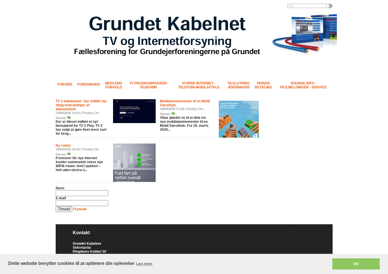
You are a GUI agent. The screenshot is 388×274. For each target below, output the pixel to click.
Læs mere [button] (144, 264)
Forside (64, 84)
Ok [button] (356, 263)
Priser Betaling (263, 85)
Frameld (79, 209)
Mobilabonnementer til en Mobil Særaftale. (185, 103)
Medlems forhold (113, 85)
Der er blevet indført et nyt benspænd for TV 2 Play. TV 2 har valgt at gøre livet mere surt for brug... (81, 128)
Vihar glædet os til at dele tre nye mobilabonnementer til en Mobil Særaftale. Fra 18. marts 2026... (184, 124)
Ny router (63, 146)
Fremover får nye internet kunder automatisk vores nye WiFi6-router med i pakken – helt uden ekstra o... (79, 164)
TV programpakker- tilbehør (148, 85)
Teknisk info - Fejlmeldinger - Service (303, 85)
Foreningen (88, 84)
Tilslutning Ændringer (239, 85)
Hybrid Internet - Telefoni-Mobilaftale (199, 85)
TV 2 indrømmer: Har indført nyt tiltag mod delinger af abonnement (81, 105)
